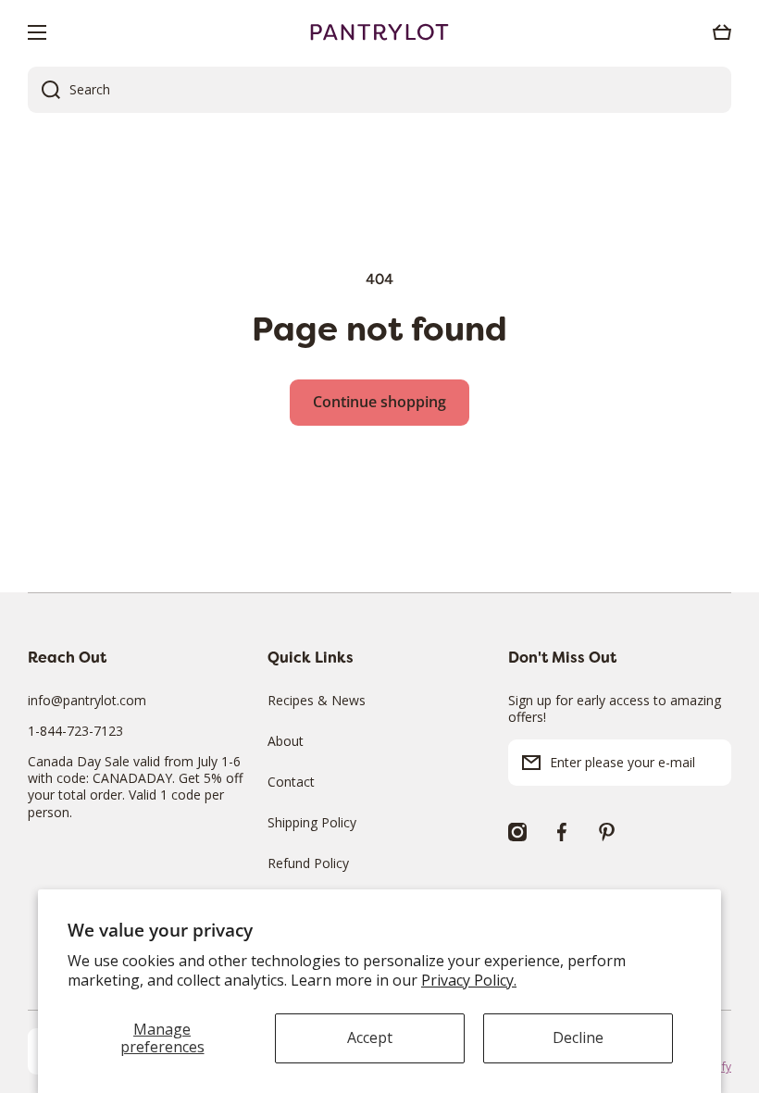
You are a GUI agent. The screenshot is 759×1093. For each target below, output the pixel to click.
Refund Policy (308, 863)
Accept (369, 1037)
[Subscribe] (708, 762)
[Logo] (379, 32)
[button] (722, 32)
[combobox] (379, 90)
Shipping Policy (312, 822)
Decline (578, 1037)
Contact (291, 781)
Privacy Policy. (468, 980)
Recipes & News (317, 700)
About (286, 741)
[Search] (44, 90)
